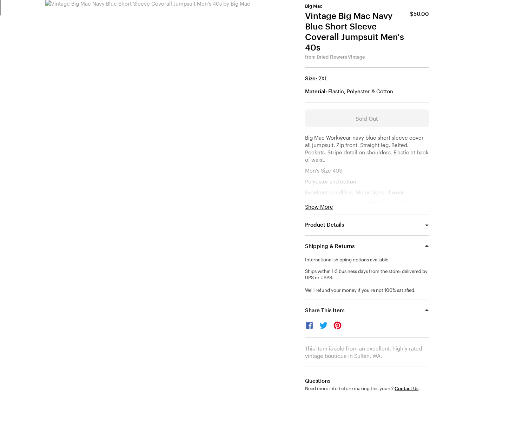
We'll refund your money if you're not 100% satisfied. (360, 290)
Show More (319, 206)
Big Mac (313, 6)
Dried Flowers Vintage (341, 57)
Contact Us (406, 388)
